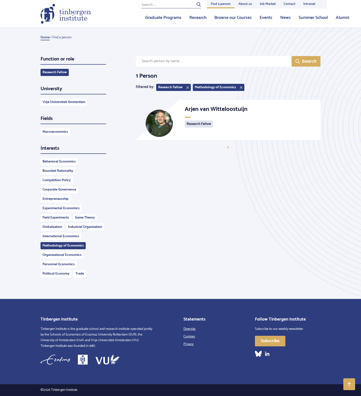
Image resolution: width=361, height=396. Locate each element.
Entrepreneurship (55, 199)
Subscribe (270, 341)
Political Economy (55, 274)
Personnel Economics (58, 264)
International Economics (60, 236)
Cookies (189, 336)
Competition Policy (56, 180)
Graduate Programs (163, 17)
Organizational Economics (62, 255)
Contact (289, 4)
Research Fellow (54, 72)
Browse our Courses (233, 17)
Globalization (52, 227)
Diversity (189, 329)
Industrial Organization (85, 227)
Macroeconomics (55, 132)
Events (266, 17)
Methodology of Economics (63, 246)
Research (198, 17)
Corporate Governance (59, 189)
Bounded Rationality (57, 171)
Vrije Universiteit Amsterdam (63, 102)
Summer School (313, 17)
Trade (79, 274)
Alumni (342, 17)
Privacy (188, 344)
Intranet (309, 4)
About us (245, 4)
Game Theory (85, 217)
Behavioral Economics (59, 161)
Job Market (268, 4)
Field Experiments (55, 217)
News (285, 17)
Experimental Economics (61, 208)
